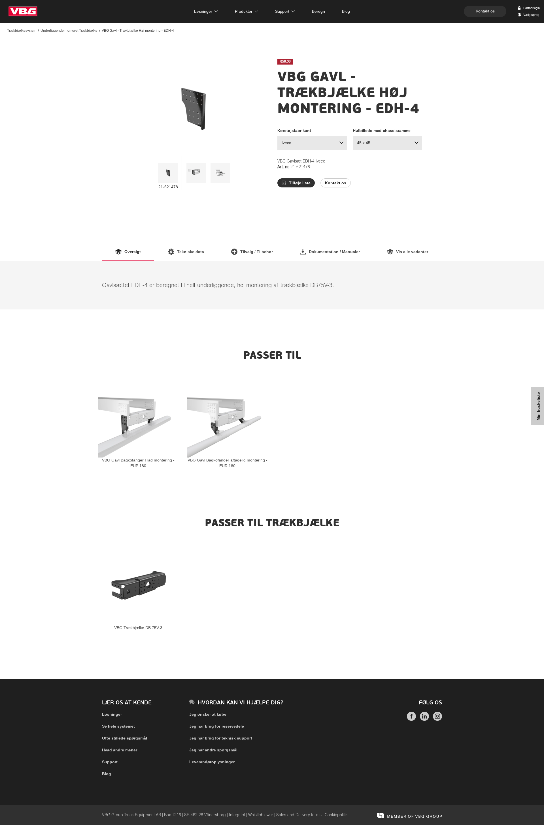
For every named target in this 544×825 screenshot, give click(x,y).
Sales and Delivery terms (299, 815)
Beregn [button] (318, 11)
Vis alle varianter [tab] (412, 251)
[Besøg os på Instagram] (437, 719)
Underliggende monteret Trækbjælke (69, 31)
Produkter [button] (243, 11)
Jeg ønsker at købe (207, 714)
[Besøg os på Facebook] (411, 719)
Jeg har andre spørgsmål (213, 750)
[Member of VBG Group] (409, 815)
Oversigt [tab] (132, 251)
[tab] (168, 173)
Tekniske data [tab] (190, 251)
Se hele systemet (118, 726)
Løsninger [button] (203, 11)
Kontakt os (485, 11)
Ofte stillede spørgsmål (124, 738)
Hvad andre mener (119, 750)
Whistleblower (260, 815)
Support (110, 762)
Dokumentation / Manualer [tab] (334, 251)
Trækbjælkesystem (21, 31)
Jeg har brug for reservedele (216, 726)
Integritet (237, 815)
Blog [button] (346, 11)
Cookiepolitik (336, 815)
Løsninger (112, 714)
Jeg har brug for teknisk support (220, 738)
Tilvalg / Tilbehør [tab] (256, 251)
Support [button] (282, 11)
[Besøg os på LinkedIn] (424, 719)
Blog (106, 773)
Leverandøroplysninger (212, 762)
